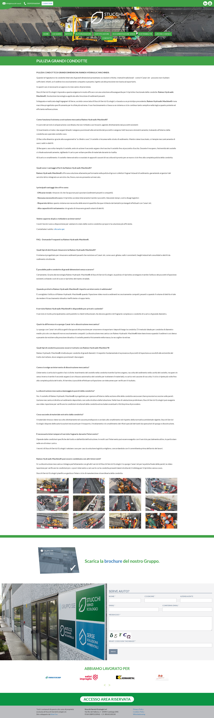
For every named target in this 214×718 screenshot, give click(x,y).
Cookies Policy (138, 712)
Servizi (68, 34)
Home (46, 34)
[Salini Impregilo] (52, 677)
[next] (109, 685)
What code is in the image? (122, 641)
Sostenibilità (145, 34)
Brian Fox (54, 714)
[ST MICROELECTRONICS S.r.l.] (161, 677)
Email (112, 605)
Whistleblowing (139, 714)
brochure (113, 561)
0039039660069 (33, 3)
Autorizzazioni (83, 34)
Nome (112, 596)
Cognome (150, 596)
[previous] (105, 685)
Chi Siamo (57, 34)
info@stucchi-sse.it (13, 3)
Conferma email (170, 605)
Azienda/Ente (186, 596)
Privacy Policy (138, 709)
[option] (53, 678)
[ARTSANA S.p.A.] (125, 677)
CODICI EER (47, 3)
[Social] (205, 3)
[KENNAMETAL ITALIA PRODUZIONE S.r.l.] (89, 677)
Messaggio (114, 615)
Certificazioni (102, 34)
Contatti (107, 38)
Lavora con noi (163, 34)
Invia (113, 651)
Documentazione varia (124, 34)
